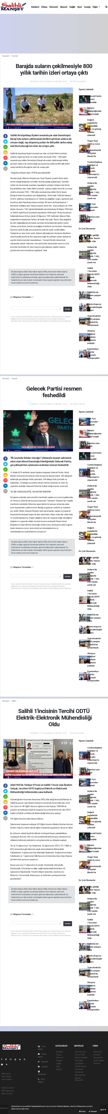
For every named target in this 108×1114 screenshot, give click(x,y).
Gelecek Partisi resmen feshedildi (94, 99)
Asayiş (87, 7)
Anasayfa (6, 56)
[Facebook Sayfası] (2, 1059)
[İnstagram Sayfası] (12, 1059)
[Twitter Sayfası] (7, 1059)
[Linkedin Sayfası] (21, 1059)
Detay (83, 1111)
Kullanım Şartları (7, 1088)
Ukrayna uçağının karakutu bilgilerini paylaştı (91, 337)
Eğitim (14, 701)
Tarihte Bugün (80, 1066)
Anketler (97, 1055)
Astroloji (97, 1063)
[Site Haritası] (3, 1064)
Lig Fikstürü (79, 1063)
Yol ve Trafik (80, 1055)
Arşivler (44, 1067)
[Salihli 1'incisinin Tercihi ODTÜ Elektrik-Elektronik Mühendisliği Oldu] (38, 759)
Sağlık (72, 7)
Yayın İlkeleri (6, 1076)
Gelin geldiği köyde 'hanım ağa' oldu (93, 238)
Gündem (35, 7)
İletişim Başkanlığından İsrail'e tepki (94, 111)
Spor (79, 7)
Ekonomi (53, 7)
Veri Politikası (6, 1079)
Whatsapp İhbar (7, 1091)
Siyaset (63, 7)
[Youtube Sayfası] (16, 1059)
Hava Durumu (80, 1052)
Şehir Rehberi (80, 1075)
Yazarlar (44, 1062)
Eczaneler (79, 1060)
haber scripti (5, 1111)
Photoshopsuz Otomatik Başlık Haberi (94, 307)
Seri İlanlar (79, 1072)
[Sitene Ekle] (7, 1064)
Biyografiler (98, 1058)
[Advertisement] (54, 33)
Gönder (68, 309)
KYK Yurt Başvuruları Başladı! (92, 207)
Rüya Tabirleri (99, 1060)
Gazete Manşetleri (79, 1079)
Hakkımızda (6, 1074)
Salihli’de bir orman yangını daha (94, 295)
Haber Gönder (7, 1094)
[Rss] (25, 1059)
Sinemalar (79, 1069)
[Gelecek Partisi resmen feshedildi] (38, 431)
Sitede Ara (98, 1052)
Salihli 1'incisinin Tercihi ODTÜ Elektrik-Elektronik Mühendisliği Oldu (93, 277)
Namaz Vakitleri (81, 1058)
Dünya (44, 7)
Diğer (95, 7)
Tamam (93, 1111)
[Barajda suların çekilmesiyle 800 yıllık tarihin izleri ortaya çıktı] (38, 108)
